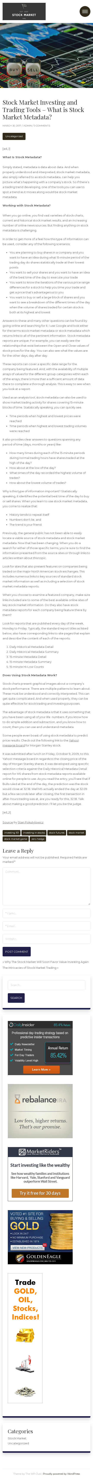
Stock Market (17, 1438)
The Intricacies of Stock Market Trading (29, 967)
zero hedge (37, 838)
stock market (76, 832)
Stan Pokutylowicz (30, 822)
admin (27, 125)
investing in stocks (34, 832)
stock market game (15, 838)
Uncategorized (14, 136)
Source (8, 822)
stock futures (56, 832)
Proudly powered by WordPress (61, 1473)
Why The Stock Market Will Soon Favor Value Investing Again (47, 962)
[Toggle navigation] (85, 11)
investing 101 (11, 832)
